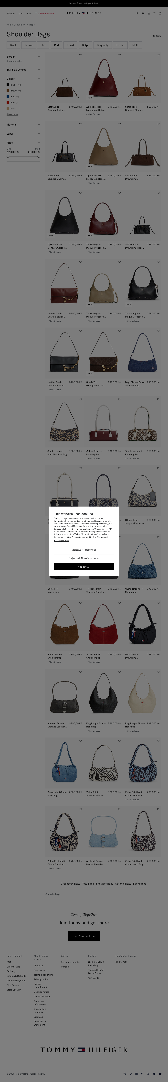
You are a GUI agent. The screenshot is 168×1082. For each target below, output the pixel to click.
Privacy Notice (61, 540)
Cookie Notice (96, 537)
